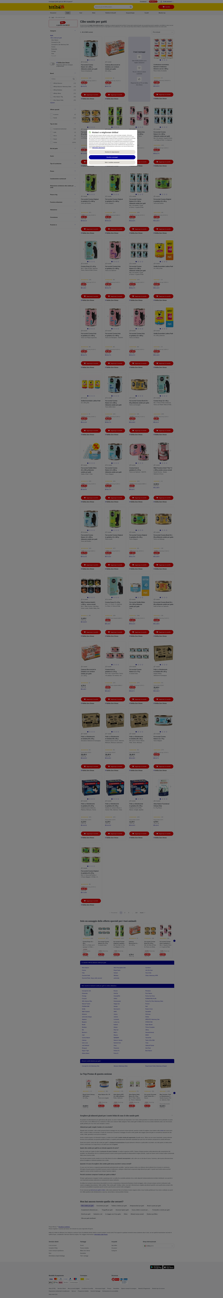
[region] (112, 148)
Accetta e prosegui (112, 157)
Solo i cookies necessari (112, 162)
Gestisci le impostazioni (112, 152)
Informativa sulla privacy (99, 147)
